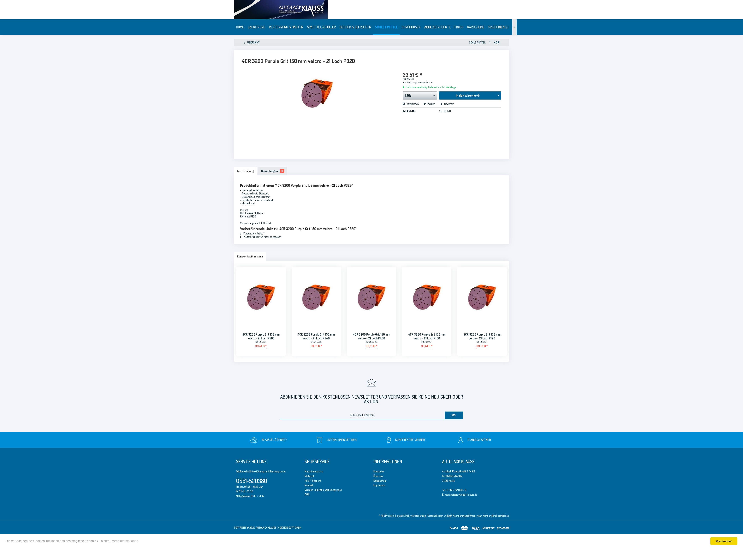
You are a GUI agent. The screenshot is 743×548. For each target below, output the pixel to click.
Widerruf (309, 476)
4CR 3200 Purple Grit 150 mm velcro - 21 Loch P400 (371, 336)
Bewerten (449, 103)
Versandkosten (435, 515)
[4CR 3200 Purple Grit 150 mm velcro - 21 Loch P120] (482, 297)
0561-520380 (251, 480)
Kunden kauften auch (250, 256)
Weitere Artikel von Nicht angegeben (262, 236)
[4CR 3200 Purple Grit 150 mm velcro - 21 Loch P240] (316, 297)
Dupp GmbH (294, 527)
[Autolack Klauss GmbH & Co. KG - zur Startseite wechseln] (401, 9)
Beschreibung (245, 171)
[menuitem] (240, 27)
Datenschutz (379, 480)
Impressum (379, 485)
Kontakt (309, 485)
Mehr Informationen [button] (125, 541)
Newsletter (378, 471)
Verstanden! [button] (724, 541)
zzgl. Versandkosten (423, 82)
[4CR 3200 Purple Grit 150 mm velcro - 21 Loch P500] (261, 297)
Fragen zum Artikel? (254, 233)
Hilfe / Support (313, 480)
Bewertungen (272, 171)
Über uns (378, 476)
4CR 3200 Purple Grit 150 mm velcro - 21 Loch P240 (316, 336)
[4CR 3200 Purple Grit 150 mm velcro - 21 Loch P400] (371, 297)
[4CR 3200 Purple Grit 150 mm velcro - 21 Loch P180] (427, 297)
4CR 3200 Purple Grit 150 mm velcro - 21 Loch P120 (482, 336)
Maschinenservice (314, 471)
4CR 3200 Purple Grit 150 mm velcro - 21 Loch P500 (261, 336)
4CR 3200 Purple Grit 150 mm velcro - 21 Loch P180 (426, 336)
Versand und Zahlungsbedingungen (323, 489)
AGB (307, 494)
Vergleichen (412, 103)
